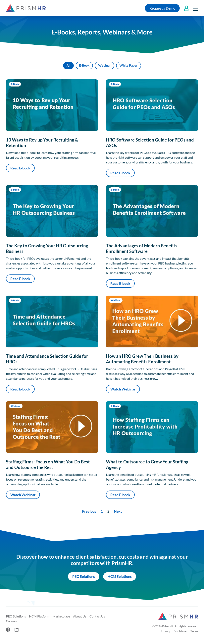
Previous (89, 511)
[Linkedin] (16, 629)
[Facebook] (8, 629)
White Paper (129, 65)
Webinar (104, 65)
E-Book (84, 65)
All (68, 65)
